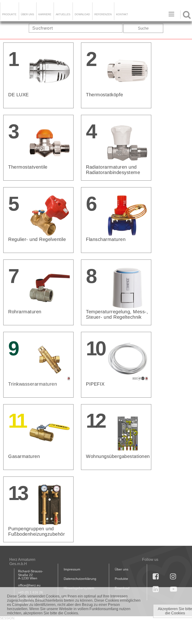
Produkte (9, 14)
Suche (143, 28)
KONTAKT (122, 14)
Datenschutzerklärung (80, 579)
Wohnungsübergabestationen (118, 456)
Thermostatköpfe (104, 94)
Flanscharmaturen (106, 239)
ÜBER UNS (27, 14)
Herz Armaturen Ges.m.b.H (22, 562)
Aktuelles (63, 14)
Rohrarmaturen (24, 311)
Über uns (121, 569)
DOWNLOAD (82, 14)
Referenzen (103, 14)
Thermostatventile (28, 167)
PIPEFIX (95, 384)
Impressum (72, 569)
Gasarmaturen (24, 456)
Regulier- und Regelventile (37, 239)
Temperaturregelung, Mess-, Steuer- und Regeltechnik (117, 314)
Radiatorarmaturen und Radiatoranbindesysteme (113, 169)
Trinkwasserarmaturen (32, 384)
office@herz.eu (29, 585)
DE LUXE (18, 94)
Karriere (44, 14)
